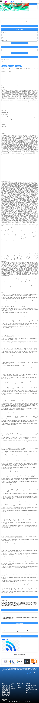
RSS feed (5, 639)
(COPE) (28, 673)
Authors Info (13, 688)
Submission (19, 687)
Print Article (4, 66)
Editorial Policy (13, 686)
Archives (18, 685)
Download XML (11, 66)
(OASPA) (10, 674)
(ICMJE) (29, 674)
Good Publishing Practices (30, 672)
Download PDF (18, 66)
